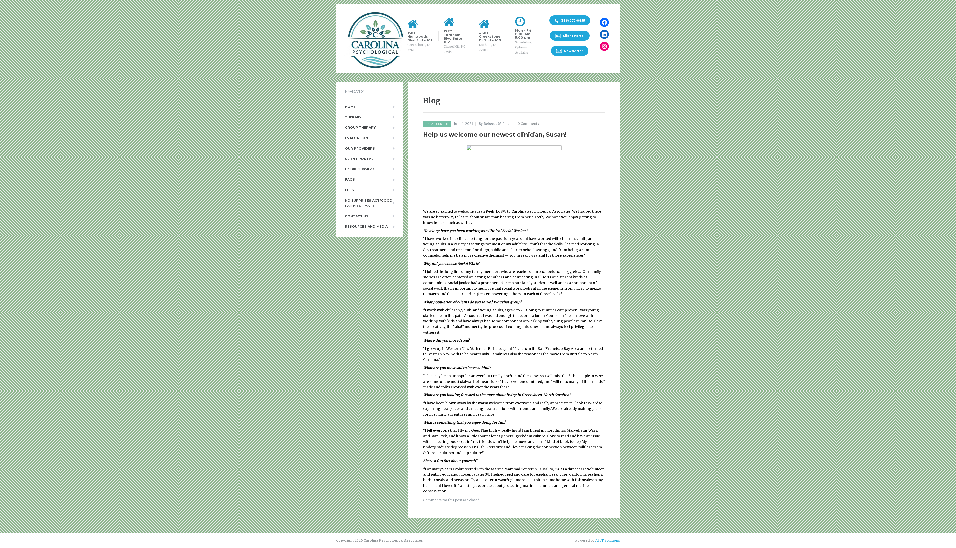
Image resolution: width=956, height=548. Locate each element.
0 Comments (528, 124)
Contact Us (356, 216)
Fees (349, 190)
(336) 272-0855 (572, 20)
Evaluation (356, 138)
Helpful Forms (360, 169)
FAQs (350, 179)
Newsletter (573, 51)
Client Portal (573, 36)
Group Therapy (360, 127)
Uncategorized (437, 124)
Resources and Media (366, 226)
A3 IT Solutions (607, 540)
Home (350, 107)
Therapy (353, 117)
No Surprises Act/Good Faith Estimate (368, 203)
